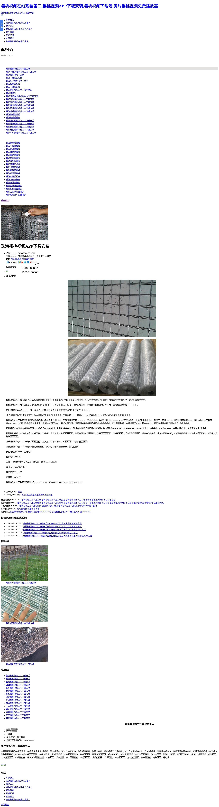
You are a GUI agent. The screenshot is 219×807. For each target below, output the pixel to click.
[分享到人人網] (27, 262)
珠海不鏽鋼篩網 (13, 87)
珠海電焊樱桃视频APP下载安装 (20, 108)
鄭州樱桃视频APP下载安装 (18, 676)
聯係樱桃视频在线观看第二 (13, 13)
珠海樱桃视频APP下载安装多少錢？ (72, 512)
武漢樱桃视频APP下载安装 (18, 703)
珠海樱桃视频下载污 (15, 75)
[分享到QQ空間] (19, 262)
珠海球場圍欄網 (13, 152)
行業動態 (10, 32)
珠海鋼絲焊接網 (13, 84)
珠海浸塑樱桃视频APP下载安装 (20, 102)
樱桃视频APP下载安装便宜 (29, 503)
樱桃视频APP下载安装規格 (101, 503)
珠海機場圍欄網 (13, 155)
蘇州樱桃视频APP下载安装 (18, 709)
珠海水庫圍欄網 (13, 179)
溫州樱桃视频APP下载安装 (18, 697)
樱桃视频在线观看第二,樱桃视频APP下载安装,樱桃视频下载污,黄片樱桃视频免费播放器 (79, 6)
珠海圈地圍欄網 (13, 183)
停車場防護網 (28, 259)
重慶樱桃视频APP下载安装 (18, 682)
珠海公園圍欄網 (13, 167)
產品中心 (10, 26)
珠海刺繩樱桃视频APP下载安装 (20, 121)
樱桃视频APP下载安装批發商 (78, 500)
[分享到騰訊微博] (25, 262)
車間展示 (10, 38)
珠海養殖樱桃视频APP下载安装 (20, 130)
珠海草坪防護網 (13, 164)
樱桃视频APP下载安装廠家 (53, 500)
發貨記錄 (10, 35)
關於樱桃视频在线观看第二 (18, 23)
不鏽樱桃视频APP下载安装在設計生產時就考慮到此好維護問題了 (52, 527)
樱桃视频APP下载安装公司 (77, 503)
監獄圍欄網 (16, 259)
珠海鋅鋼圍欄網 (13, 173)
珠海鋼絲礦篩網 (13, 117)
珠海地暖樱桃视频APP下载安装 (20, 124)
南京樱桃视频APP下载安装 (18, 715)
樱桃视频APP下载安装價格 (104, 500)
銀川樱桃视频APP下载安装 (18, 688)
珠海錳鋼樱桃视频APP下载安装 (20, 99)
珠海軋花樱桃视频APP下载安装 (20, 111)
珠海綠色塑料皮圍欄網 (16, 195)
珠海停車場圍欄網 (14, 186)
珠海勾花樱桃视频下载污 (17, 81)
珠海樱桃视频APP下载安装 (13, 64)
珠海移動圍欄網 (13, 170)
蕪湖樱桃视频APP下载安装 (18, 700)
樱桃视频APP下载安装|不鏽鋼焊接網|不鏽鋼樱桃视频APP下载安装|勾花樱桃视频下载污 (58, 506)
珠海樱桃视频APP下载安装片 (19, 90)
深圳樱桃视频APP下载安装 (18, 712)
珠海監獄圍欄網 (13, 161)
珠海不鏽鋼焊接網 (14, 78)
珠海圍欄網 (6, 138)
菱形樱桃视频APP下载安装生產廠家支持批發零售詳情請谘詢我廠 (52, 523)
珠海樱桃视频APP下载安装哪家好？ (31, 512)
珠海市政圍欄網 (13, 149)
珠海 (20, 492)
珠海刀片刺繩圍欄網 (15, 192)
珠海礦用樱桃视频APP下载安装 (20, 127)
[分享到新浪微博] (22, 262)
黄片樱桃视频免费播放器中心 (19, 29)
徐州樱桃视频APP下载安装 (18, 691)
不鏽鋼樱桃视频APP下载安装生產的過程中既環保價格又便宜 (50, 533)
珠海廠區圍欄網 (13, 158)
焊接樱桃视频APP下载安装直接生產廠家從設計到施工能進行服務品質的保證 (57, 536)
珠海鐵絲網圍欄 (13, 143)
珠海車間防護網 (13, 176)
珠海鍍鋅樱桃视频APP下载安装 (20, 105)
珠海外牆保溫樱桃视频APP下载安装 (22, 96)
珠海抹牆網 (11, 93)
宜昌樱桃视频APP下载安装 (18, 685)
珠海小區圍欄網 (13, 146)
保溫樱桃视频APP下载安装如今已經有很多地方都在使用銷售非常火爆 (54, 530)
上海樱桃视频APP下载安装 (18, 706)
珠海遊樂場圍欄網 (14, 189)
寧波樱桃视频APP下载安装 (18, 718)
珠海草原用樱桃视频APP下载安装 (21, 133)
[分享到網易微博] (30, 262)
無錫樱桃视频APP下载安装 (18, 694)
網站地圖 (30, 13)
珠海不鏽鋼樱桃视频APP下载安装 (21, 72)
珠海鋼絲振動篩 (13, 114)
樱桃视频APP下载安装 (31, 500)
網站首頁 (10, 20)
